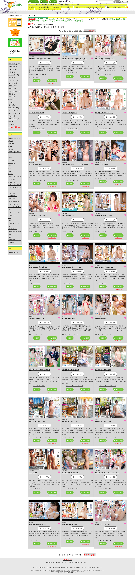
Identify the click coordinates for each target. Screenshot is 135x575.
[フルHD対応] (12, 64)
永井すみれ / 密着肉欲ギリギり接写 (40, 59)
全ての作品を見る (14, 52)
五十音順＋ (62, 27)
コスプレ (11, 86)
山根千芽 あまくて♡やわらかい (105, 59)
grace (10, 146)
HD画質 (37, 81)
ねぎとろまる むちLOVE (69, 113)
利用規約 (77, 562)
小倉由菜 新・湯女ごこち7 (70, 421)
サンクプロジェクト (14, 204)
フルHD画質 (52, 81)
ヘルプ (54, 2)
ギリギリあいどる (13, 201)
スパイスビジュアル (14, 207)
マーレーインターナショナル (74, 386)
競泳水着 (11, 105)
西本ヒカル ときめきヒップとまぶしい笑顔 (75, 164)
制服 (9, 72)
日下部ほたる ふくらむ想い (37, 216)
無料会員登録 (57, 9)
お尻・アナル (12, 119)
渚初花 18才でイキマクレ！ (103, 524)
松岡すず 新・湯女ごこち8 (37, 421)
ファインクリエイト (14, 220)
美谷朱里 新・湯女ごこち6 (103, 421)
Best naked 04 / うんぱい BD (104, 267)
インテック (11, 193)
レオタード (11, 75)
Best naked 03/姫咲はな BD (37, 524)
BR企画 (10, 141)
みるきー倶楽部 (13, 182)
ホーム (9, 12)
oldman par (11, 163)
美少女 (10, 88)
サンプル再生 (45, 63)
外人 (9, 121)
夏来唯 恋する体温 (100, 318)
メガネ (10, 124)
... (81, 30)
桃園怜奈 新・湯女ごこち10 (70, 370)
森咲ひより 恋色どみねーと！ (38, 318)
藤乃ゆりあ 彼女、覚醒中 (36, 113)
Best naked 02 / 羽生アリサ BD (71, 267)
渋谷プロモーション (14, 240)
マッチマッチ (12, 229)
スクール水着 (12, 91)
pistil (9, 168)
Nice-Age (11, 160)
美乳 (9, 97)
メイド (10, 116)
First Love (11, 144)
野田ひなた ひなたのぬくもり (104, 113)
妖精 (9, 237)
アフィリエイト (85, 562)
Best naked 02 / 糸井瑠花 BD (38, 267)
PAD (9, 166)
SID (9, 171)
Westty (10, 174)
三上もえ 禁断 (33, 473)
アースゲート (12, 190)
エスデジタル (12, 196)
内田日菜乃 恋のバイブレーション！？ (107, 473)
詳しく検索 (124, 2)
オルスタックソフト (14, 198)
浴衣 (9, 94)
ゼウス (10, 209)
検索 (119, 2)
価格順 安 (50, 27)
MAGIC (10, 157)
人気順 (43, 27)
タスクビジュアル (13, 212)
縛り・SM (11, 110)
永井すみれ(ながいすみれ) (39, 74)
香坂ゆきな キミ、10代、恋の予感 (39, 370)
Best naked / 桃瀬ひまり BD (103, 216)
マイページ (35, 2)
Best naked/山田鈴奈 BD (69, 524)
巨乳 (9, 77)
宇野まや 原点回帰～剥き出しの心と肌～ (74, 59)
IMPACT (11, 149)
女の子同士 (11, 108)
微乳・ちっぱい (13, 113)
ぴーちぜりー (12, 179)
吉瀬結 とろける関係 (101, 164)
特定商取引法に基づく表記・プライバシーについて (60, 562)
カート (45, 2)
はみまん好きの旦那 (14, 177)
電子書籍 (11, 66)
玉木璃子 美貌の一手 (68, 318)
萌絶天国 (11, 242)
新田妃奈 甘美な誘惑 (35, 164)
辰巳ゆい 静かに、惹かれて (70, 473)
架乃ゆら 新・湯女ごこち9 (103, 370)
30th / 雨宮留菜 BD (68, 216)
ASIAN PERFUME (14, 138)
